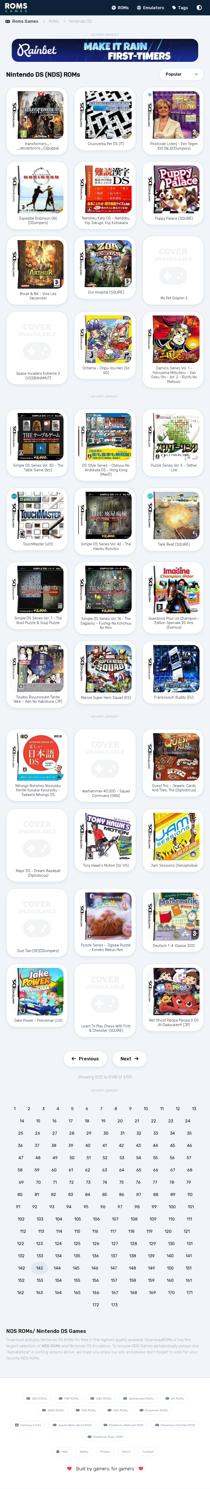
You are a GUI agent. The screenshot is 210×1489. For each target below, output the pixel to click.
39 (70, 1145)
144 (57, 1268)
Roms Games (25, 21)
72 (71, 1182)
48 (37, 1157)
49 (55, 1157)
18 (87, 1121)
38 (53, 1145)
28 (71, 1133)
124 (58, 1243)
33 (155, 1133)
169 (152, 1292)
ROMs (123, 7)
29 (88, 1133)
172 (95, 1305)
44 (155, 1145)
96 (103, 1206)
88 (155, 1194)
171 (190, 1292)
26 (37, 1133)
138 (132, 1255)
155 (77, 1280)
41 (104, 1145)
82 (53, 1194)
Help (64, 1451)
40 (87, 1145)
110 (172, 1219)
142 (21, 1268)
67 (172, 1170)
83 (70, 1194)
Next (126, 1059)
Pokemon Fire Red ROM (177, 1425)
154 (58, 1280)
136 (95, 1255)
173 (114, 1305)
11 (162, 1108)
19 (103, 1121)
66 (155, 1170)
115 (77, 1231)
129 (152, 1243)
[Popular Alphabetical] (181, 74)
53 (122, 1157)
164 (58, 1292)
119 (149, 1231)
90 (190, 1194)
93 (51, 1206)
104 (58, 1219)
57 (189, 1157)
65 (138, 1170)
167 (114, 1292)
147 (113, 1268)
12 (178, 1108)
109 (153, 1219)
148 (132, 1268)
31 (122, 1133)
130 (171, 1243)
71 (55, 1182)
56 (172, 1157)
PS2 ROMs (88, 1410)
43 (138, 1145)
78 (171, 1182)
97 (120, 1206)
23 (170, 1121)
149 (151, 1268)
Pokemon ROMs (156, 1410)
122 (20, 1243)
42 (121, 1145)
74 (104, 1182)
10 (146, 1108)
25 (20, 1133)
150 (170, 1268)
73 (88, 1182)
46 (189, 1145)
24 (187, 1121)
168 (133, 1292)
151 (189, 1268)
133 (40, 1255)
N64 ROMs (120, 1410)
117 (113, 1231)
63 (104, 1170)
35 (189, 1133)
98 (137, 1206)
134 (58, 1255)
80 (20, 1194)
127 (114, 1243)
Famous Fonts (30, 1425)
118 (131, 1231)
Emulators (153, 7)
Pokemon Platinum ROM (125, 1425)
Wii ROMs (177, 1398)
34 (172, 1133)
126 (95, 1243)
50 (72, 1157)
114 (59, 1231)
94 (68, 1206)
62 (87, 1170)
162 (20, 1292)
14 (22, 1121)
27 (54, 1133)
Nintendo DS (80, 21)
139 (151, 1255)
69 (21, 1182)
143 (39, 1268)
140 (170, 1255)
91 (18, 1206)
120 (168, 1231)
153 (40, 1280)
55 (155, 1157)
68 (189, 1170)
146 (94, 1268)
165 (77, 1292)
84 (87, 1194)
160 (170, 1280)
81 (37, 1194)
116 (95, 1231)
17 (71, 1121)
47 (20, 1157)
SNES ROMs (55, 1410)
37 (37, 1145)
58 (20, 1170)
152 (21, 1280)
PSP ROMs (71, 1398)
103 (40, 1219)
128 (133, 1243)
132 (21, 1255)
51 (89, 1157)
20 (120, 1121)
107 (115, 1219)
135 (77, 1255)
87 (138, 1194)
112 (23, 1231)
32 (138, 1133)
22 (153, 1121)
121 (187, 1231)
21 (137, 1121)
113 (41, 1231)
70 (38, 1182)
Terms (126, 1451)
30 (105, 1133)
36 (20, 1145)
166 (95, 1292)
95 (85, 1206)
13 (194, 1108)
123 (39, 1243)
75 (121, 1182)
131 (190, 1243)
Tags (182, 7)
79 (188, 1182)
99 (154, 1206)
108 (134, 1219)
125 (77, 1243)
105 (77, 1219)
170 (171, 1292)
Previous (89, 1059)
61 (71, 1170)
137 (114, 1255)
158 (132, 1280)
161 (189, 1280)
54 (138, 1157)
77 (155, 1182)
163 (39, 1292)
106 (96, 1219)
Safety (84, 1451)
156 (95, 1280)
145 (76, 1268)
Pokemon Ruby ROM (107, 1437)
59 (37, 1170)
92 (34, 1206)
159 (151, 1280)
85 (104, 1194)
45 (172, 1145)
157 (114, 1280)
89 (172, 1194)
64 (121, 1170)
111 (189, 1219)
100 (172, 1206)
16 (54, 1121)
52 (105, 1157)
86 (121, 1194)
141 (189, 1255)
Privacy (105, 1451)
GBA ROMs (103, 1398)
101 (191, 1206)
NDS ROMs (39, 1398)
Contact (148, 1451)
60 (54, 1170)
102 (21, 1219)
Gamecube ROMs (141, 1398)
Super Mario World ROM (75, 1425)
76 (138, 1182)
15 (38, 1121)
